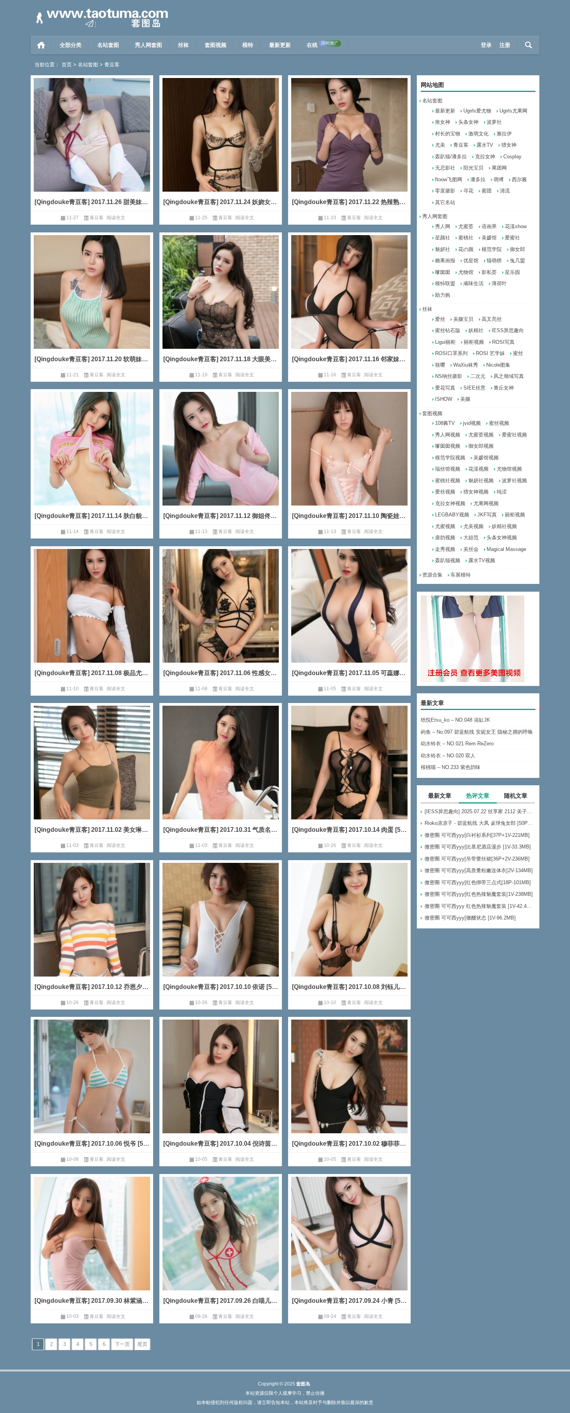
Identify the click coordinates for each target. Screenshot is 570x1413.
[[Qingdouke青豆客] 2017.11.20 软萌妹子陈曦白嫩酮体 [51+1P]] (92, 303)
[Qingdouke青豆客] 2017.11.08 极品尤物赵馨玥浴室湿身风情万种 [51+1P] (92, 673)
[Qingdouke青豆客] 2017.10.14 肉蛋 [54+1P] (349, 829)
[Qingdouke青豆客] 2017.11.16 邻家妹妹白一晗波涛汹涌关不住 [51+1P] (349, 359)
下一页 (122, 1344)
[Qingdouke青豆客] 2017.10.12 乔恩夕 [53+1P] (92, 987)
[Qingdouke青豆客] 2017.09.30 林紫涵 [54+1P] (92, 1300)
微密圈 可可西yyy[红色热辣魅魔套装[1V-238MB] (479, 894)
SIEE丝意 (474, 388)
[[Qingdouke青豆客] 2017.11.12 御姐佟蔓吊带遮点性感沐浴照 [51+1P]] (220, 460)
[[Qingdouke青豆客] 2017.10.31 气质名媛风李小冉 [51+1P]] (220, 774)
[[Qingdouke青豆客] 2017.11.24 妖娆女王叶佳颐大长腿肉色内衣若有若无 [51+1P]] (220, 146)
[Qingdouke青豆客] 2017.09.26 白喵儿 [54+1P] (220, 1300)
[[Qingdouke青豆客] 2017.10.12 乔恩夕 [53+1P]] (92, 931)
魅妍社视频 (481, 480)
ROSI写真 (503, 342)
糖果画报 (445, 260)
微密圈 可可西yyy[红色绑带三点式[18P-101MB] (478, 882)
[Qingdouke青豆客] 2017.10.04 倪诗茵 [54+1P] (220, 1143)
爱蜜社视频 (514, 435)
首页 (41, 45)
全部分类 (70, 45)
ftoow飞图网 (448, 179)
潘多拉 (477, 179)
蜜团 (487, 191)
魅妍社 (442, 249)
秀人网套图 (148, 45)
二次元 (477, 376)
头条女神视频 (502, 537)
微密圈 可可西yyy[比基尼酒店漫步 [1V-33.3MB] (478, 847)
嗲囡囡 (442, 272)
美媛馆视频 (486, 458)
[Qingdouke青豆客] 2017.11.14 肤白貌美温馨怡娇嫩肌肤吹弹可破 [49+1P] (92, 516)
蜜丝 (518, 353)
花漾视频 (478, 469)
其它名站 (445, 202)
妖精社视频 (504, 526)
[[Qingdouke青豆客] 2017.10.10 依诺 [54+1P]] (220, 931)
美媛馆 (489, 238)
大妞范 (470, 537)
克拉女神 (485, 156)
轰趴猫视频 (447, 560)
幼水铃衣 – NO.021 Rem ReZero (457, 743)
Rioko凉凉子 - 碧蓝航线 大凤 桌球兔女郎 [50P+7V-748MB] (480, 823)
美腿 (465, 399)
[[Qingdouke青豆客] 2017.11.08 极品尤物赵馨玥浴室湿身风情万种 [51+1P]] (92, 617)
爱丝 (440, 319)
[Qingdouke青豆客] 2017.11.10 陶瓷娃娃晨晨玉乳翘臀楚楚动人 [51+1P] (349, 516)
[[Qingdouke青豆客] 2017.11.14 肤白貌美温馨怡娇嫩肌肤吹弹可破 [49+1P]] (92, 460)
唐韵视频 (445, 537)
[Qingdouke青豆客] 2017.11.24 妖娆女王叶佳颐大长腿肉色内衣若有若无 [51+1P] (220, 202)
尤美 (440, 145)
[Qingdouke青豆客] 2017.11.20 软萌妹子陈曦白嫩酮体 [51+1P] (92, 359)
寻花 (468, 191)
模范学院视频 (450, 458)
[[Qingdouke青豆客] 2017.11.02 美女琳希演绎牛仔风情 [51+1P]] (92, 774)
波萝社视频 (514, 480)
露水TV (485, 145)
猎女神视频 (476, 492)
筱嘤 (440, 365)
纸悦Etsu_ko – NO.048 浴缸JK (455, 720)
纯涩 (502, 492)
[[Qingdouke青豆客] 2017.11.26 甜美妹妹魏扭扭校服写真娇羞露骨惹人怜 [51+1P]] (92, 146)
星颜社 (442, 238)
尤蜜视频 (445, 526)
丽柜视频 (474, 342)
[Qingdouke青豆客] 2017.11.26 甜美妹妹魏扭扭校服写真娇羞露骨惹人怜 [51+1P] (92, 202)
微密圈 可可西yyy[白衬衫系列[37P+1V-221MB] (477, 835)
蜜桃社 (465, 238)
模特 (247, 45)
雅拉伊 (504, 134)
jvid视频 (472, 423)
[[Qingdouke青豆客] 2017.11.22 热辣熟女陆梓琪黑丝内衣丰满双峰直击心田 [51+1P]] (349, 146)
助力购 (442, 295)
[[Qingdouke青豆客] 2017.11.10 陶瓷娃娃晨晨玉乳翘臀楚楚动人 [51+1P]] (349, 460)
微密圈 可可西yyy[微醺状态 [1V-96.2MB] (470, 918)
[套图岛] (100, 10)
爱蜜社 (512, 238)
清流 (505, 191)
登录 (486, 45)
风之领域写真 (509, 376)
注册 (504, 45)
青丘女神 (504, 388)
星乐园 (512, 272)
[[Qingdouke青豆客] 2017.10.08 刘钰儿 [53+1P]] (349, 931)
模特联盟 (445, 283)
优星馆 (470, 260)
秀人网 (442, 226)
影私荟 (489, 272)
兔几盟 (517, 260)
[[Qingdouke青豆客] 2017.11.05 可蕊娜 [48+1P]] (349, 617)
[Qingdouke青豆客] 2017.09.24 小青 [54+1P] (349, 1300)
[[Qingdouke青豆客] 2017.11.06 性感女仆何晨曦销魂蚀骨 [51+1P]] (220, 617)
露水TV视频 (481, 560)
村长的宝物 (447, 134)
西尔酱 (519, 179)
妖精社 (476, 330)
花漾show (516, 226)
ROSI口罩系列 (451, 353)
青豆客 (460, 145)
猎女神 (508, 145)
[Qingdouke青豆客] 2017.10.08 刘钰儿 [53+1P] (349, 987)
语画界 (489, 226)
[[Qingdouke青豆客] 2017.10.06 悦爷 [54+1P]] (92, 1088)
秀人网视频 (447, 435)
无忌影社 (445, 168)
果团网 (499, 168)
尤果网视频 (486, 503)
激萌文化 (478, 134)
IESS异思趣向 (508, 330)
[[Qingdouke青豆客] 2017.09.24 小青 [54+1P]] (349, 1245)
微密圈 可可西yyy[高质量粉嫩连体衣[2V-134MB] (479, 870)
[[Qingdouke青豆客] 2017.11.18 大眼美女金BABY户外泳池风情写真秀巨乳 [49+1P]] (220, 303)
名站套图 (108, 45)
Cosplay (512, 156)
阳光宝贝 (473, 168)
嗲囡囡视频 (447, 446)
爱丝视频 (445, 492)
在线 (323, 44)
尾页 (142, 1344)
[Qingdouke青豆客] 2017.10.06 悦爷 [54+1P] (92, 1143)
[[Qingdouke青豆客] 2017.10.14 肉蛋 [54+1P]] (349, 774)
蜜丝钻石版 (447, 330)
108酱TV (445, 423)
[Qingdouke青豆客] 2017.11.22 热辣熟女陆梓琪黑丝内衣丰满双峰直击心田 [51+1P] (349, 202)
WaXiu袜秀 (465, 365)
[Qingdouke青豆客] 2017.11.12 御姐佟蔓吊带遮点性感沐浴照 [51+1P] (220, 516)
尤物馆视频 (509, 469)
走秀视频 (445, 549)
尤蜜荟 (465, 226)
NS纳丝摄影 (448, 376)
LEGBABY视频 (452, 515)
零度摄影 (445, 191)
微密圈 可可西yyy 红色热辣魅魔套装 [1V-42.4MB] (480, 906)
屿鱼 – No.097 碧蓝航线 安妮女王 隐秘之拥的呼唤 (477, 732)
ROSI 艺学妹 (490, 353)
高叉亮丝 (492, 319)
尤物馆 (465, 272)
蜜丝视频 (499, 423)
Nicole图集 (498, 365)
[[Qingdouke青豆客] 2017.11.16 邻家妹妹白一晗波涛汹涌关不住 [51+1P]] (349, 303)
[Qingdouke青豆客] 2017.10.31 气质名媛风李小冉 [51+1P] (220, 829)
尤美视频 (473, 526)
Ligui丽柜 (445, 342)
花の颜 (465, 249)
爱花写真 (445, 388)
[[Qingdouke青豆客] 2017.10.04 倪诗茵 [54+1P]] (220, 1088)
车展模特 (461, 575)
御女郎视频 (481, 446)
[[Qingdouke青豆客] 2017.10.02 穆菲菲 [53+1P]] (349, 1088)
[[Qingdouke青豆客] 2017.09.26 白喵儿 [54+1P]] (220, 1245)
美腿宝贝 (463, 319)
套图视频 (215, 45)
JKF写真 (487, 515)
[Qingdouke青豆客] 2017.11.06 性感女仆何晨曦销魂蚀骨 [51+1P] (220, 673)
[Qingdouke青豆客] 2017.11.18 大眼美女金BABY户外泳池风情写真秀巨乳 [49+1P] (220, 359)
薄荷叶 (499, 283)
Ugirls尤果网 (513, 111)
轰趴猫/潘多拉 (451, 156)
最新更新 (280, 45)
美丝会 (470, 549)
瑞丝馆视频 (447, 469)
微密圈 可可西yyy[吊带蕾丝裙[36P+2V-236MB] (477, 859)
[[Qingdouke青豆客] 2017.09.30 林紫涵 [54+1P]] (92, 1245)
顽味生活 (473, 283)
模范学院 (492, 249)
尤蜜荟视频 (481, 435)
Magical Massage (506, 549)
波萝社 (494, 122)
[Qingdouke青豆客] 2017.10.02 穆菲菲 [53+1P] (349, 1143)
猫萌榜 (494, 260)
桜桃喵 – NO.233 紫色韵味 (450, 767)
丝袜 (183, 45)
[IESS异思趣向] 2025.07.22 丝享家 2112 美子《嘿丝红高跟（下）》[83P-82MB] (480, 811)
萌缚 (499, 179)
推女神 (442, 122)
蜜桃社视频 (447, 480)
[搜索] (528, 45)
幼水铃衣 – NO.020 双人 (448, 755)
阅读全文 (116, 217)
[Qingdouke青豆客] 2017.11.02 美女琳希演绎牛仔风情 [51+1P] (92, 829)
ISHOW (443, 399)
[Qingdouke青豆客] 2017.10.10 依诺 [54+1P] (220, 987)
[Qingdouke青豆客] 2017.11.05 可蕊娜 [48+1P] (349, 673)
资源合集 (432, 575)
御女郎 (517, 249)
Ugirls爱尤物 (477, 111)
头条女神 (468, 122)
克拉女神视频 (450, 503)
